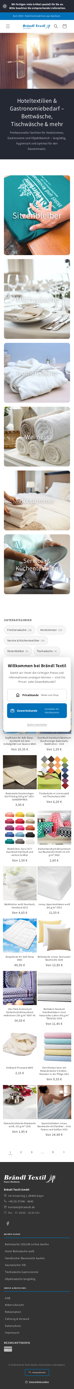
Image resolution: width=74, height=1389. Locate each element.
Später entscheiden (37, 724)
